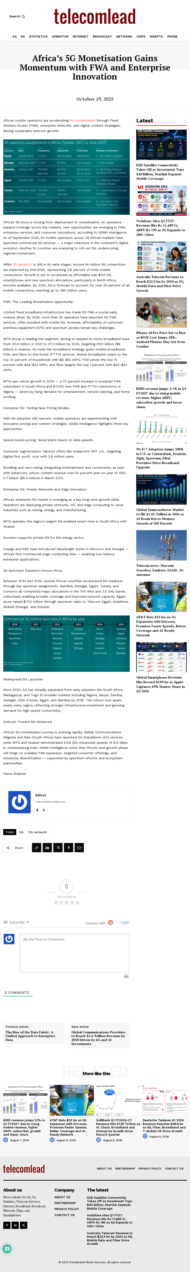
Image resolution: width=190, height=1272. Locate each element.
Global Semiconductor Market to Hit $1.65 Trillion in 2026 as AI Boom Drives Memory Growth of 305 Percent (160, 516)
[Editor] (19, 802)
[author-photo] (6, 1140)
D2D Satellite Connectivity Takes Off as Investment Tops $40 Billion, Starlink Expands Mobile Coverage (160, 172)
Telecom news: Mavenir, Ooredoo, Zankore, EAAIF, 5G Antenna (160, 570)
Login (124, 922)
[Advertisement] (161, 724)
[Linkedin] (47, 847)
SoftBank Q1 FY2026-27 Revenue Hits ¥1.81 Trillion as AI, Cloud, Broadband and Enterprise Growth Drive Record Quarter (118, 1127)
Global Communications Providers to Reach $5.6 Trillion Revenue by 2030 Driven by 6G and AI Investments (98, 1038)
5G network (37, 832)
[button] (17, 16)
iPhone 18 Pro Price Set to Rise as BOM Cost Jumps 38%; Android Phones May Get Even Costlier (161, 339)
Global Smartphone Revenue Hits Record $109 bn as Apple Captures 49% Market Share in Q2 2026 (160, 684)
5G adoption (22, 264)
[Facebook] (37, 809)
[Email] (79, 847)
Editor (40, 795)
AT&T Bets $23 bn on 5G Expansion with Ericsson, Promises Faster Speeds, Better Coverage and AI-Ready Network (161, 626)
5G (21, 832)
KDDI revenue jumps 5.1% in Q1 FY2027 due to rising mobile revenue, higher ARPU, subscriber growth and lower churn (161, 397)
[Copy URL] (36, 847)
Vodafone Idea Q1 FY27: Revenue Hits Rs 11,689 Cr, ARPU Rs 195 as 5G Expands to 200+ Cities (160, 228)
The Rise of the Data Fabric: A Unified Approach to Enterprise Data (30, 1036)
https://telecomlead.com (50, 801)
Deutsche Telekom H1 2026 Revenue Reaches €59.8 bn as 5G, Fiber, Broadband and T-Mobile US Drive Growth (164, 1125)
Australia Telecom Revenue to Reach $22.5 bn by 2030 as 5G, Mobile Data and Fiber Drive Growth (160, 284)
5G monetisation (82, 120)
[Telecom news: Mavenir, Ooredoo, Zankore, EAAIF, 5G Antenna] (161, 545)
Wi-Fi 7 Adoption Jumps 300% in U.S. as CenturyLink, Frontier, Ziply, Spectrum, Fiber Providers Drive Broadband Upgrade (161, 458)
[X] (44, 809)
